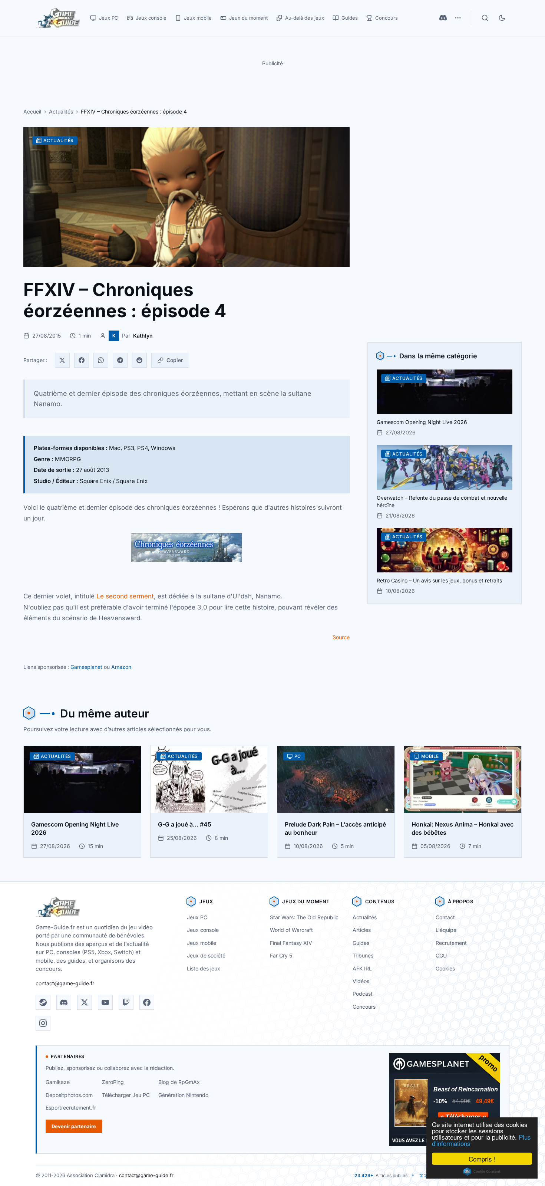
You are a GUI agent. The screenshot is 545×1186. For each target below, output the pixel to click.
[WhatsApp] (100, 360)
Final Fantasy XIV (291, 943)
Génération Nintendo (183, 1095)
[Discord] (443, 17)
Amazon (121, 667)
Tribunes (363, 955)
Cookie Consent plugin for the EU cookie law (482, 1171)
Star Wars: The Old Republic (304, 917)
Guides (361, 943)
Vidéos (361, 981)
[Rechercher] (485, 17)
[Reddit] (139, 360)
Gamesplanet (86, 667)
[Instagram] (43, 1023)
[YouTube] (105, 1002)
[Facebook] (81, 360)
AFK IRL (362, 968)
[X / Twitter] (84, 1002)
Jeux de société (206, 955)
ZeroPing (113, 1082)
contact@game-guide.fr (65, 983)
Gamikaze (58, 1082)
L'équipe (446, 930)
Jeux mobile (201, 943)
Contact (445, 917)
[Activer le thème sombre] (502, 17)
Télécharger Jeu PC (126, 1095)
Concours (364, 1006)
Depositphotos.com (69, 1095)
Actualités (61, 111)
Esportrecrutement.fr (71, 1107)
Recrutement (451, 943)
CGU (441, 955)
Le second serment (125, 596)
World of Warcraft (291, 930)
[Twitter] (62, 360)
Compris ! (482, 1158)
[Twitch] (126, 1002)
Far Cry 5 (281, 955)
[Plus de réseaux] (457, 17)
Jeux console (203, 930)
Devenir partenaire (74, 1126)
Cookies (445, 968)
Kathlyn (143, 335)
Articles (362, 930)
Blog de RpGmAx (179, 1082)
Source (341, 637)
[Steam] (43, 1002)
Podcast (363, 993)
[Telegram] (120, 360)
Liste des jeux (203, 968)
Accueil (32, 111)
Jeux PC (197, 917)
